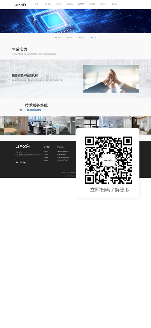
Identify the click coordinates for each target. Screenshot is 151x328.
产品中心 (58, 4)
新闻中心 (103, 4)
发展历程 (46, 154)
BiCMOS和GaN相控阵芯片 (63, 157)
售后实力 (93, 37)
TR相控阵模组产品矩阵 (62, 160)
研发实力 (57, 37)
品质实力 (81, 37)
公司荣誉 (46, 160)
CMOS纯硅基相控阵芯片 (63, 151)
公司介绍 (46, 151)
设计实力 (69, 37)
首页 (36, 4)
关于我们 (47, 4)
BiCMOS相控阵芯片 (62, 154)
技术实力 (81, 4)
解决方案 (70, 4)
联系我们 (114, 4)
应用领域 (92, 4)
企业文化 (46, 157)
